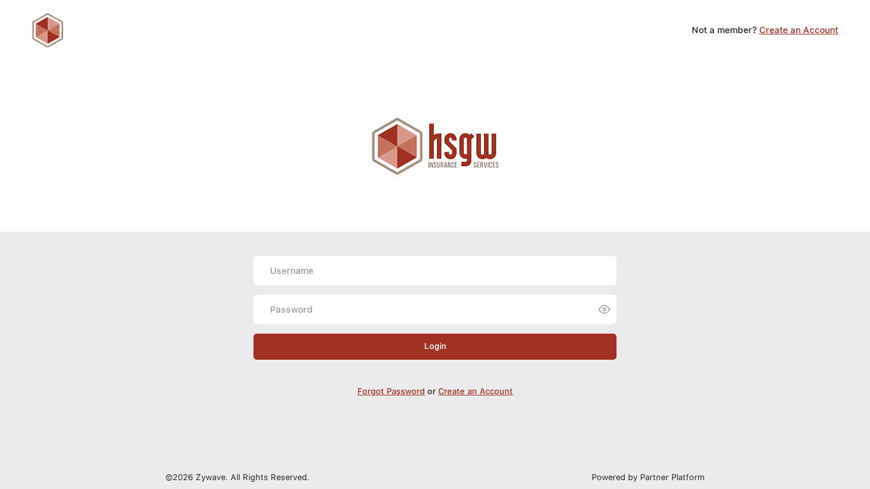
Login (435, 346)
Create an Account (798, 30)
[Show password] (604, 309)
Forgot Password (391, 391)
